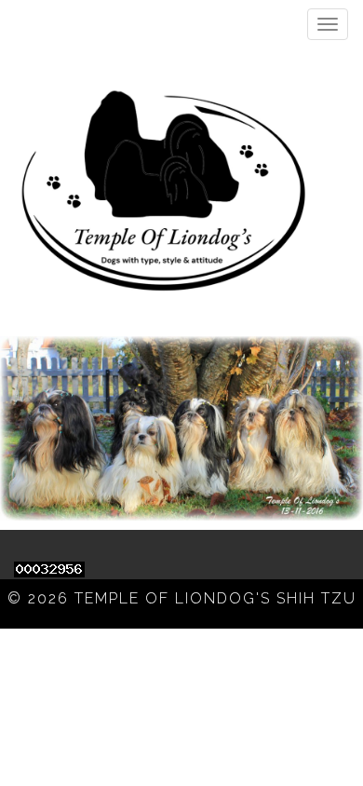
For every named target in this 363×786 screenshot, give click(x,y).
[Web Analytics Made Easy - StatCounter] (49, 567)
